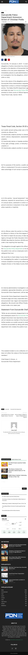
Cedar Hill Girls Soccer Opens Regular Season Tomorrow (7, 415)
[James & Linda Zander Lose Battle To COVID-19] (4, 581)
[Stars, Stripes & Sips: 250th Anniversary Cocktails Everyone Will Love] (4, 558)
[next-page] (4, 481)
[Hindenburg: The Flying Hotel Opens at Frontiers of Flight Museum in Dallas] (4, 552)
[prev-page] (2, 481)
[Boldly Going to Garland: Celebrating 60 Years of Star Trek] (4, 477)
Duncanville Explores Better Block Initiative (11, 510)
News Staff (4, 21)
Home (2, 10)
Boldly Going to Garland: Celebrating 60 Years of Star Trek (14, 503)
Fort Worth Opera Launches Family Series (10, 496)
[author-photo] (14, 428)
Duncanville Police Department (13, 248)
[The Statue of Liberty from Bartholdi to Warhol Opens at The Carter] (4, 470)
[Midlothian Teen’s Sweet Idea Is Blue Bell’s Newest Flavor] (4, 569)
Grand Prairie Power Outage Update (16, 573)
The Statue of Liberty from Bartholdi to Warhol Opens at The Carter (16, 470)
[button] (2, 1)
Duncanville (7, 409)
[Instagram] (15, 648)
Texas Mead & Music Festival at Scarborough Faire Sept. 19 (14, 507)
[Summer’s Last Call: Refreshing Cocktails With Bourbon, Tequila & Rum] (4, 546)
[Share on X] (6, 60)
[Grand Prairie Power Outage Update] (4, 575)
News (6, 10)
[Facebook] (12, 648)
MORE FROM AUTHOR (16, 459)
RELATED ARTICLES (6, 459)
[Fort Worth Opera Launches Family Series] (4, 464)
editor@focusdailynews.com (16, 639)
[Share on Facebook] (2, 60)
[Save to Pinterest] (9, 60)
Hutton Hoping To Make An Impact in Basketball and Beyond (21, 416)
